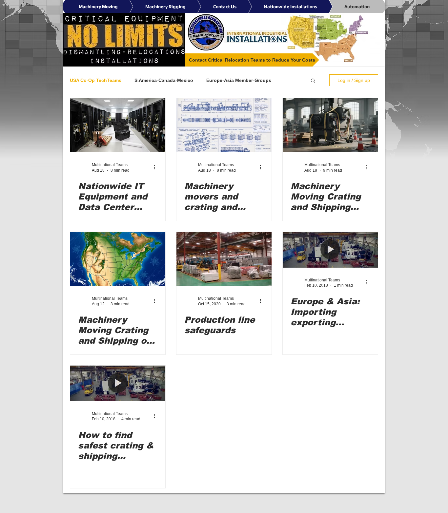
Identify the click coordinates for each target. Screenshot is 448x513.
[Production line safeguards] (224, 259)
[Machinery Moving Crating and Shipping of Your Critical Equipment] (117, 259)
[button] (313, 81)
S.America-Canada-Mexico (163, 80)
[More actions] (156, 167)
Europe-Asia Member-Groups (238, 80)
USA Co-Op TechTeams (95, 80)
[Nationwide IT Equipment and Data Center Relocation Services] (117, 125)
